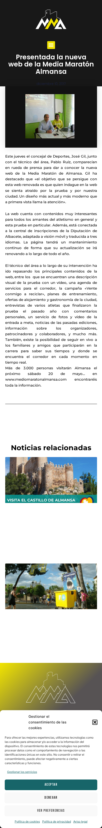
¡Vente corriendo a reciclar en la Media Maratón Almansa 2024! (50, 623)
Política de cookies (27, 821)
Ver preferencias (51, 810)
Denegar (50, 797)
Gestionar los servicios (22, 772)
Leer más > (14, 550)
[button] (95, 722)
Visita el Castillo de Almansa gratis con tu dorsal (50, 517)
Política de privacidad (56, 821)
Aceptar (51, 784)
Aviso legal (80, 821)
